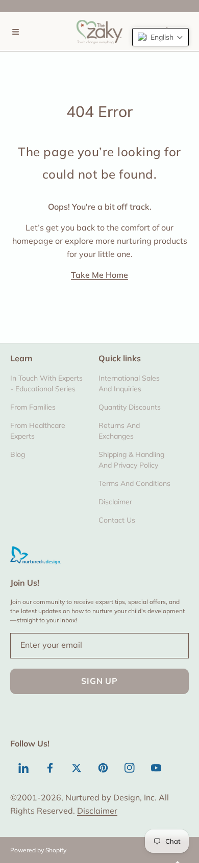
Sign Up (99, 681)
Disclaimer (97, 811)
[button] (15, 31)
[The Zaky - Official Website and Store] (99, 31)
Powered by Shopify (38, 850)
